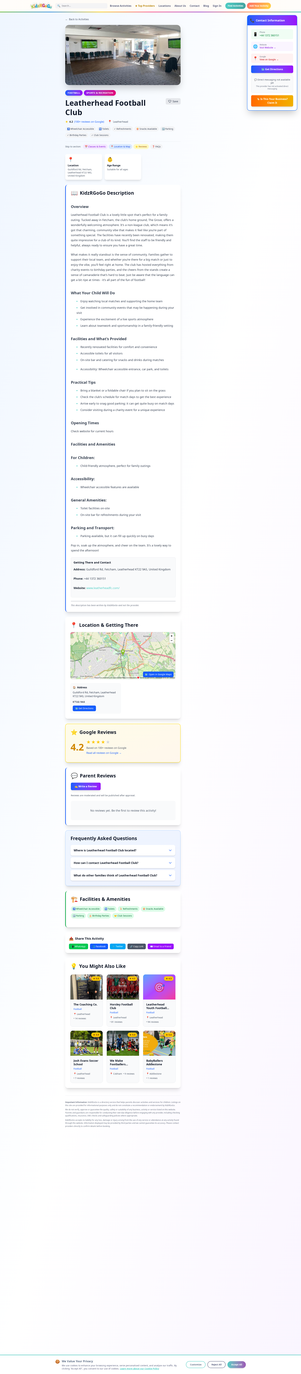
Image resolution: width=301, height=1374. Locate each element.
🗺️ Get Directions (272, 69)
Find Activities (235, 5)
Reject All (216, 1364)
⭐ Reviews (141, 146)
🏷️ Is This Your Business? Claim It (272, 100)
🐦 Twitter (117, 946)
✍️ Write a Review (86, 786)
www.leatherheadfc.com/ (103, 588)
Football (74, 92)
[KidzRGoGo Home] (41, 5)
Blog (206, 6)
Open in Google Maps (158, 674)
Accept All (236, 1364)
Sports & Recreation (99, 92)
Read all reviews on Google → (103, 753)
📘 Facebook (99, 946)
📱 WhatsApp (78, 946)
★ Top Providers (145, 6)
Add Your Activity (258, 5)
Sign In (217, 6)
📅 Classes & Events (95, 146)
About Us (180, 6)
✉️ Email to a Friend (160, 946)
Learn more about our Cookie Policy (139, 1368)
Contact (195, 6)
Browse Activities (120, 6)
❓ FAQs (156, 146)
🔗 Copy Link (136, 946)
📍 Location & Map (120, 146)
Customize (195, 1364)
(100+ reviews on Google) (89, 121)
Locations (164, 6)
